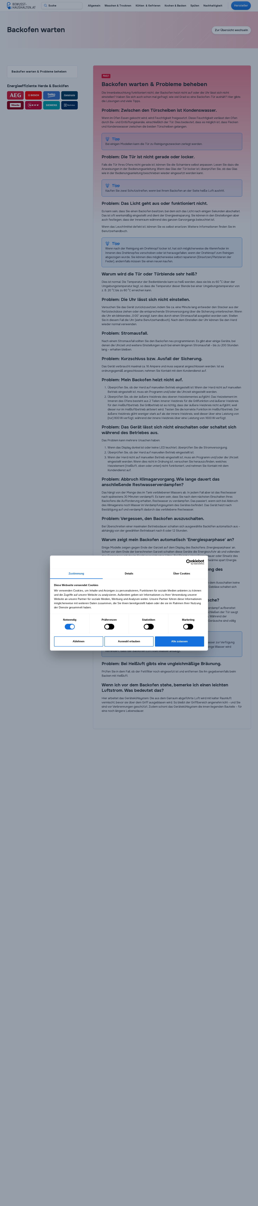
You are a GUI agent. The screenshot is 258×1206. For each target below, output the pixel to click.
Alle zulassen (179, 641)
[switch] (109, 626)
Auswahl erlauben (129, 641)
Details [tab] (129, 573)
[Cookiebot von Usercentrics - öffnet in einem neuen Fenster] (188, 562)
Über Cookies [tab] (181, 573)
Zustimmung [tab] (76, 573)
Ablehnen (78, 641)
